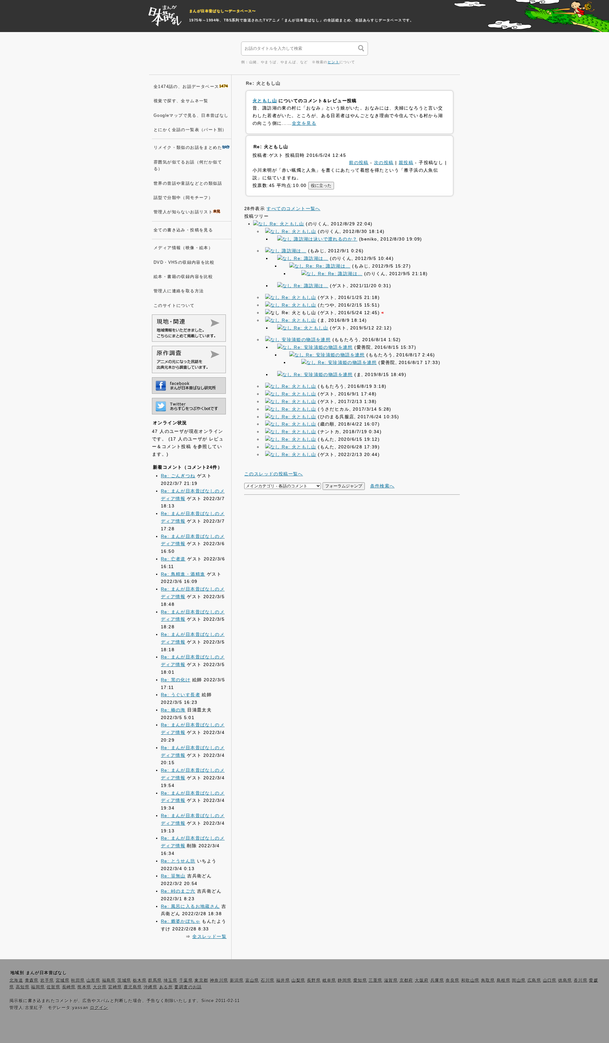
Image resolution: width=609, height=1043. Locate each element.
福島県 (109, 980)
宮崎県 (115, 987)
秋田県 (78, 980)
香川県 (580, 980)
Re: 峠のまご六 (178, 891)
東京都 (201, 980)
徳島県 (565, 980)
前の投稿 (359, 162)
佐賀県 (53, 987)
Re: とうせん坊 (178, 860)
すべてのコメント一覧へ (293, 208)
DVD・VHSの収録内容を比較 (184, 262)
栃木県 (140, 980)
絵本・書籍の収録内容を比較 (183, 276)
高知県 (22, 987)
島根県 (503, 980)
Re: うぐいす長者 (180, 694)
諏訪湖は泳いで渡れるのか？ (324, 238)
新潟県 (237, 980)
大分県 (100, 987)
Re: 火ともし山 (286, 223)
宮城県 (62, 980)
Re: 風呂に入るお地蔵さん (190, 906)
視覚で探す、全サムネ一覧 (181, 101)
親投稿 (406, 162)
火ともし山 (264, 100)
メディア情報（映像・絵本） (183, 248)
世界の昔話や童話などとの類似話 (188, 183)
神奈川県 (219, 980)
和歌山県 (470, 980)
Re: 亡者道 (173, 558)
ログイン (99, 1008)
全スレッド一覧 (209, 936)
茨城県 (124, 980)
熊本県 (84, 987)
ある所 (166, 987)
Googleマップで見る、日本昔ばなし (191, 115)
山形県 (93, 980)
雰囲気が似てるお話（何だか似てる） (188, 165)
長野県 (314, 980)
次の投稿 (384, 162)
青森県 (32, 980)
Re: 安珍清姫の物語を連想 (322, 347)
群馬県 (155, 980)
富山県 (252, 980)
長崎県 (69, 987)
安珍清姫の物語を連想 (305, 339)
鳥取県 (488, 980)
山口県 (550, 980)
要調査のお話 (188, 987)
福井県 (283, 980)
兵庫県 (437, 980)
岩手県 (47, 980)
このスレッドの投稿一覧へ (273, 473)
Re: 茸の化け (175, 679)
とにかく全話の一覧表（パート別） (190, 130)
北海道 (16, 980)
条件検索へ (382, 485)
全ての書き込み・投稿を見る (183, 230)
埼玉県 (170, 980)
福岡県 (38, 987)
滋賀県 (391, 980)
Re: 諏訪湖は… (310, 258)
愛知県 (360, 980)
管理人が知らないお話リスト (183, 212)
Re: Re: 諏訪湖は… (327, 265)
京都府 (406, 980)
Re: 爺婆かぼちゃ (180, 921)
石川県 (267, 980)
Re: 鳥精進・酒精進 (183, 574)
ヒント (333, 62)
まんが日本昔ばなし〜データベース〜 (222, 11)
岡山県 (519, 980)
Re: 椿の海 (173, 709)
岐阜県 (329, 980)
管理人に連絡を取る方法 (179, 291)
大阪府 (422, 980)
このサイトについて (174, 305)
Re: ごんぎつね (178, 475)
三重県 (375, 980)
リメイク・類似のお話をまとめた (188, 147)
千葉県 (186, 980)
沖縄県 (150, 987)
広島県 (534, 980)
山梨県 (298, 980)
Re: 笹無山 (173, 875)
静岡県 (344, 980)
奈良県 (452, 980)
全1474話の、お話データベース (186, 86)
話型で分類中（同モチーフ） (183, 197)
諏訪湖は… (293, 250)
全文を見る (304, 123)
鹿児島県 (133, 987)
